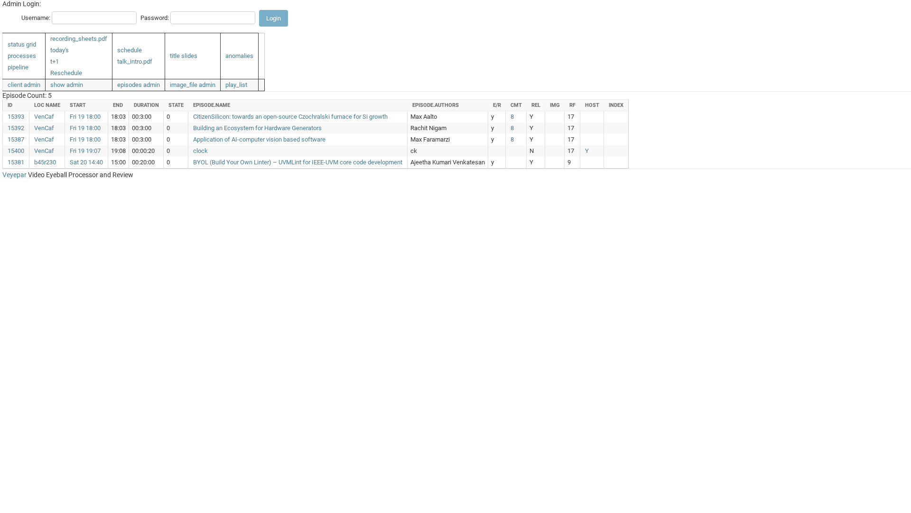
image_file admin (192, 84)
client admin (24, 84)
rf (572, 105)
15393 (16, 116)
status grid (22, 44)
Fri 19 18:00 (85, 116)
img (555, 105)
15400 (16, 150)
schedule (129, 50)
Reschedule (66, 72)
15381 (16, 162)
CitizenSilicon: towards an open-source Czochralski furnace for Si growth (290, 116)
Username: (35, 17)
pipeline (18, 67)
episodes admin (138, 84)
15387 (16, 139)
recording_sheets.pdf (78, 38)
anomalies (239, 55)
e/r (497, 105)
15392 (16, 128)
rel (535, 105)
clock (200, 150)
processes (22, 55)
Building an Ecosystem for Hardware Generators (257, 128)
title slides (183, 55)
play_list (236, 84)
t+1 (54, 61)
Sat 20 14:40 (86, 162)
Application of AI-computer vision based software (259, 139)
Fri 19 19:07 (85, 150)
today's (59, 50)
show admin (66, 84)
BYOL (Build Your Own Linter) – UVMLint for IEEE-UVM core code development (297, 162)
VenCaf (44, 116)
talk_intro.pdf (134, 61)
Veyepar (14, 175)
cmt (516, 105)
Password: (154, 17)
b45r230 (45, 162)
